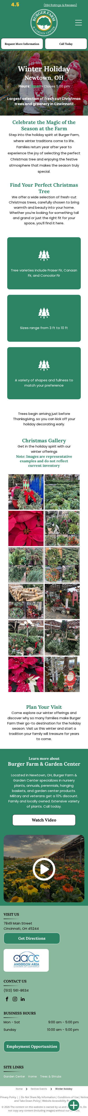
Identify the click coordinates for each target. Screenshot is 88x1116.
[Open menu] (78, 22)
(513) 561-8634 (16, 990)
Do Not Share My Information (38, 1097)
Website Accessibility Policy (58, 1100)
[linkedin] (22, 1000)
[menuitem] (16, 1077)
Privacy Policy (8, 1097)
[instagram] (15, 1000)
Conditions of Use (68, 1097)
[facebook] (7, 1000)
